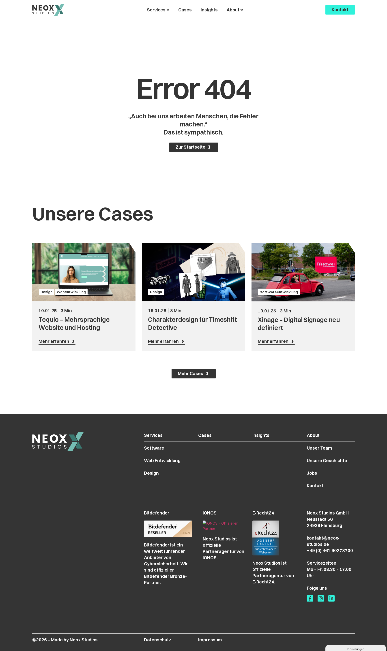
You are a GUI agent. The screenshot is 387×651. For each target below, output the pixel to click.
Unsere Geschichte (327, 460)
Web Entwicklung (162, 460)
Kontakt (315, 485)
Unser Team (319, 448)
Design (46, 292)
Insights (260, 435)
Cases (205, 435)
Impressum (210, 639)
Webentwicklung (71, 292)
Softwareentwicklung (279, 292)
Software (154, 448)
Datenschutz (157, 639)
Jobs (312, 473)
